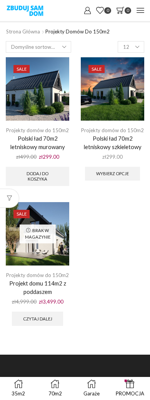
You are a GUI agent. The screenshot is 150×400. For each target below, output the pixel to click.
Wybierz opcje (112, 173)
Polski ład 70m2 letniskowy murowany (37, 142)
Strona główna (23, 31)
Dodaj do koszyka (37, 176)
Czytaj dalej (37, 318)
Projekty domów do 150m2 (37, 130)
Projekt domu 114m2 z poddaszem (37, 287)
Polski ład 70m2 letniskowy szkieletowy (113, 142)
